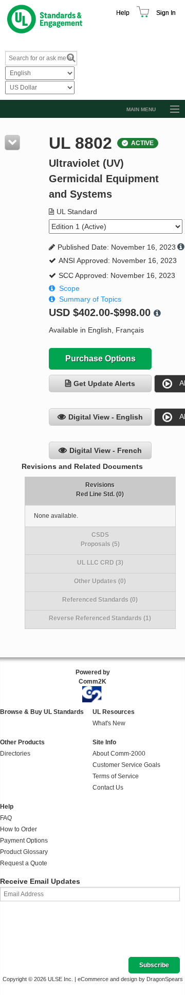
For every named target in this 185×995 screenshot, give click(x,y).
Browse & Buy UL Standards (42, 711)
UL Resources (113, 711)
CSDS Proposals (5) (100, 539)
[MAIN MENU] (170, 109)
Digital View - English (105, 417)
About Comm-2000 (118, 753)
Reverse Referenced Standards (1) (100, 618)
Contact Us (107, 787)
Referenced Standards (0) (100, 599)
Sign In (166, 12)
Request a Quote (23, 863)
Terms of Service (115, 776)
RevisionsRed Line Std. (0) (100, 489)
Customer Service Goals (126, 765)
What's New (108, 723)
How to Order (18, 829)
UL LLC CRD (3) (100, 562)
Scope (69, 288)
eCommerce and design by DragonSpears (130, 979)
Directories (15, 753)
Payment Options (24, 840)
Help (123, 12)
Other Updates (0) (100, 581)
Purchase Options (100, 358)
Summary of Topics (90, 299)
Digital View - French (105, 450)
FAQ (6, 818)
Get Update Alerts (104, 383)
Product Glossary (24, 852)
